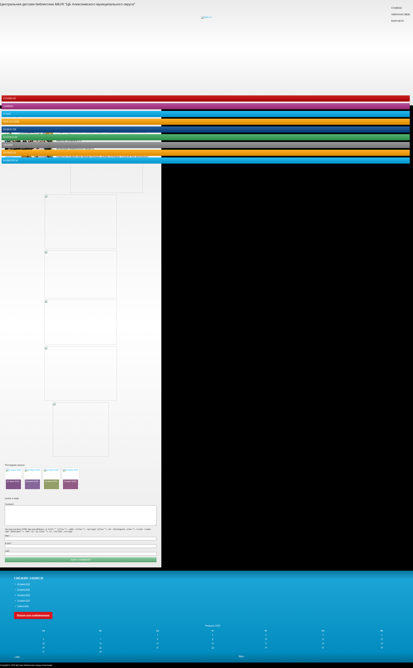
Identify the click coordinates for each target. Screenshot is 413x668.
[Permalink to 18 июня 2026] (32, 470)
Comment (9, 504)
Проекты (9, 152)
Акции (8, 145)
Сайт (7, 551)
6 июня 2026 (23, 606)
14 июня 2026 (23, 595)
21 (100, 647)
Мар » (241, 656)
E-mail (8, 543)
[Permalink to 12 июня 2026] (70, 470)
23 (213, 647)
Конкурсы (10, 160)
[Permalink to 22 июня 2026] (13, 470)
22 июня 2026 (23, 584)
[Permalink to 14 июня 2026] (51, 470)
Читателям (11, 121)
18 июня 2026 (23, 589)
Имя (7, 536)
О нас (7, 114)
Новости (9, 129)
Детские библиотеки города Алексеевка (34, 665)
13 (43, 643)
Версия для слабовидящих (33, 615)
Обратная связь (400, 14)
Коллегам (10, 137)
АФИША (8, 106)
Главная (396, 8)
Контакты (397, 21)
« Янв (17, 657)
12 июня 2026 (23, 600)
